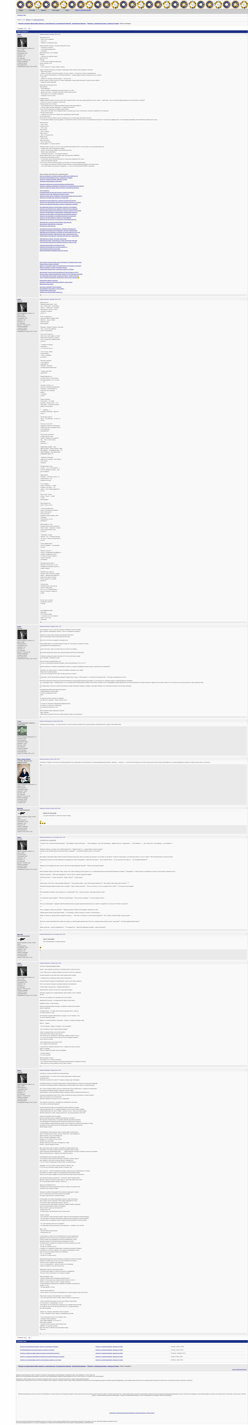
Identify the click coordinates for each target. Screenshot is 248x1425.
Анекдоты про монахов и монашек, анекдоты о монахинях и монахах (59, 204)
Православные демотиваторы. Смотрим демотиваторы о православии (59, 236)
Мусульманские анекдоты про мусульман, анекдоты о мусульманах (58, 207)
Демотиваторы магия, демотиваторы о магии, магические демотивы (58, 240)
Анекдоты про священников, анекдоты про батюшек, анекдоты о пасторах (60, 202)
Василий (20, 808)
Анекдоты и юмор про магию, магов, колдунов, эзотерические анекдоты (59, 187)
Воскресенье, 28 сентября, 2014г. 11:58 (55, 837)
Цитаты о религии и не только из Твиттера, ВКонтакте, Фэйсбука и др (59, 176)
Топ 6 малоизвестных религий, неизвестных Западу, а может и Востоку (59, 276)
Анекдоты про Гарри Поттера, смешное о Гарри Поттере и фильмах (59, 209)
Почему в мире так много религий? (49, 264)
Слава (19, 721)
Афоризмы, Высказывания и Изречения (51, 181)
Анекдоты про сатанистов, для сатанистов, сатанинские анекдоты (58, 219)
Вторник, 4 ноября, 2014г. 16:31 (53, 1070)
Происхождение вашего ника (48, 290)
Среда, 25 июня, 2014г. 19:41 (53, 759)
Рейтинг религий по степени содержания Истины (53, 267)
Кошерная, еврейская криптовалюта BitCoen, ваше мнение (56, 282)
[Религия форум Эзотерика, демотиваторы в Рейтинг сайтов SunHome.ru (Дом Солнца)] (135, 1413)
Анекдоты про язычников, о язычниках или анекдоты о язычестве (58, 216)
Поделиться (43, 34)
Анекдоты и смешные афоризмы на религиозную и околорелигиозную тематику (62, 186)
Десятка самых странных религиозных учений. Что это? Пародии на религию (61, 274)
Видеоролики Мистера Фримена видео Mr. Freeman (54, 250)
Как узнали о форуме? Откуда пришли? (51, 287)
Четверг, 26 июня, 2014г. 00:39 (53, 808)
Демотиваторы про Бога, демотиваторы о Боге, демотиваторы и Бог (58, 234)
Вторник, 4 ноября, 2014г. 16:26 (53, 963)
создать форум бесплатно (239, 1369)
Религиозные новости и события (49, 280)
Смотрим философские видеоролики (50, 249)
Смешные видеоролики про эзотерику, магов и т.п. (53, 247)
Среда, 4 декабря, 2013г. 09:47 (53, 34)
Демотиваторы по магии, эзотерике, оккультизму (53, 239)
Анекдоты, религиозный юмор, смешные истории (103, 23)
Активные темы (21, 15)
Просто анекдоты (44, 190)
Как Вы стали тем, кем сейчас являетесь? (51, 292)
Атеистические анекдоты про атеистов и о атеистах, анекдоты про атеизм (60, 210)
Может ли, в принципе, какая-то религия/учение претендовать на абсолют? (60, 266)
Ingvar (19, 34)
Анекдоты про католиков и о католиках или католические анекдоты (58, 214)
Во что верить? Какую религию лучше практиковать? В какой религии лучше (61, 262)
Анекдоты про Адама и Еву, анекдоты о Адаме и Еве (54, 197)
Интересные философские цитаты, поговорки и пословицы (56, 177)
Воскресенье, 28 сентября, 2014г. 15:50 (55, 934)
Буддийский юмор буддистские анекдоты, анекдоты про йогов (57, 192)
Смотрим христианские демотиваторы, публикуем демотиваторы (58, 229)
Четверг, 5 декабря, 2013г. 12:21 (53, 626)
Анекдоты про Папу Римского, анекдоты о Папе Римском (55, 217)
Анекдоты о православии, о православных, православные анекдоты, (59, 212)
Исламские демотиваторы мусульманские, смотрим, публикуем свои (58, 230)
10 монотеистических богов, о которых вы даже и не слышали (57, 269)
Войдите (28, 19)
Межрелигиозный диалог (46, 284)
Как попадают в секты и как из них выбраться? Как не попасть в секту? (59, 272)
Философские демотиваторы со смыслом (51, 224)
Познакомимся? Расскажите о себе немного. (52, 288)
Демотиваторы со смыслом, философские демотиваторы (55, 222)
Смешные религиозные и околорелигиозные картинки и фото (57, 184)
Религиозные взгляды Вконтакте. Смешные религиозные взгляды (58, 200)
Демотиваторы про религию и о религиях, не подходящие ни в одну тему (60, 232)
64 (29, 28)
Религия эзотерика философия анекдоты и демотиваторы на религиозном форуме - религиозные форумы (52, 23)
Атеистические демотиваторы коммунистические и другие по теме (58, 242)
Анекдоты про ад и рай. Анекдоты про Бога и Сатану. (54, 194)
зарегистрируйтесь (38, 19)
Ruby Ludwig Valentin (24, 759)
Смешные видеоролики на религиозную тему (52, 245)
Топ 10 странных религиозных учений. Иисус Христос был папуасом (59, 277)
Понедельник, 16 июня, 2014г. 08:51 (54, 721)
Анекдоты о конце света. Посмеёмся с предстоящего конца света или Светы (61, 196)
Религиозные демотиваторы (47, 226)
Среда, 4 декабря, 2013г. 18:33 (53, 299)
